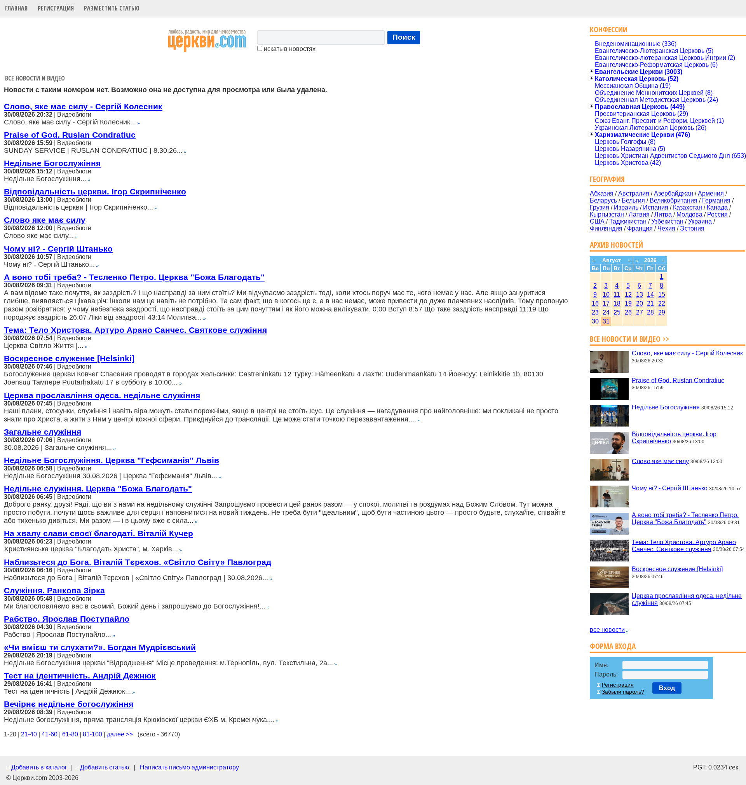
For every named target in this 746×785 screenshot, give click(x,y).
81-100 (92, 734)
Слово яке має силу (44, 219)
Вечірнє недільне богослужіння (68, 703)
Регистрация (56, 8)
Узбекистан (667, 221)
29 (661, 312)
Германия (716, 200)
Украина (700, 221)
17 (606, 303)
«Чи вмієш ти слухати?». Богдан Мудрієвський (100, 647)
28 (650, 312)
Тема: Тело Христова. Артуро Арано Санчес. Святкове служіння (135, 329)
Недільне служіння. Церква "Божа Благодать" (98, 488)
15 (661, 294)
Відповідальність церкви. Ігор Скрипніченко (95, 191)
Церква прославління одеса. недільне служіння (102, 395)
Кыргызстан (607, 214)
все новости (607, 629)
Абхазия (602, 193)
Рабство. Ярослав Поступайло (66, 618)
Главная (16, 8)
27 (639, 312)
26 (628, 312)
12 (628, 294)
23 (595, 312)
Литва (663, 214)
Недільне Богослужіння (52, 163)
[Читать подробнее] (139, 122)
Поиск (403, 37)
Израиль (626, 207)
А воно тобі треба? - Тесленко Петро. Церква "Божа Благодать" (134, 277)
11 (617, 294)
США (597, 221)
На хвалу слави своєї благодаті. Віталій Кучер (98, 533)
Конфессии (608, 29)
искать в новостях (288, 48)
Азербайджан (673, 193)
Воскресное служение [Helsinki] (69, 358)
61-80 (70, 734)
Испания (655, 207)
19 (628, 303)
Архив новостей (616, 245)
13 (639, 294)
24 (606, 312)
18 (617, 303)
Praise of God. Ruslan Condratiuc (70, 134)
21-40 (29, 734)
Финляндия (606, 228)
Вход (667, 688)
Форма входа (613, 646)
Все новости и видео (35, 78)
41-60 (50, 734)
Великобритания (673, 200)
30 (595, 321)
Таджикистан (628, 221)
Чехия (666, 228)
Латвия (639, 214)
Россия (717, 214)
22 (661, 303)
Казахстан (687, 207)
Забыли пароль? (623, 692)
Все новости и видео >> (629, 339)
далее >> (120, 734)
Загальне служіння (42, 431)
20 (639, 303)
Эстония (692, 228)
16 (595, 303)
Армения (711, 193)
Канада (717, 207)
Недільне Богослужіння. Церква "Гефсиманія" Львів (111, 460)
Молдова (689, 214)
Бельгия (633, 200)
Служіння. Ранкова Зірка (54, 590)
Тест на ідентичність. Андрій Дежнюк (80, 675)
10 (606, 294)
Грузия (599, 207)
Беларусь (603, 200)
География (607, 179)
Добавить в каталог (39, 767)
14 (650, 294)
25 (617, 312)
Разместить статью (111, 8)
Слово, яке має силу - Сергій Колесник (83, 106)
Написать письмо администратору (189, 767)
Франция (640, 228)
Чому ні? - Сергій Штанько (58, 248)
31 (606, 321)
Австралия (633, 193)
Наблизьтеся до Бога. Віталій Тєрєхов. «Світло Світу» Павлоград (137, 562)
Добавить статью (104, 767)
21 (650, 303)
